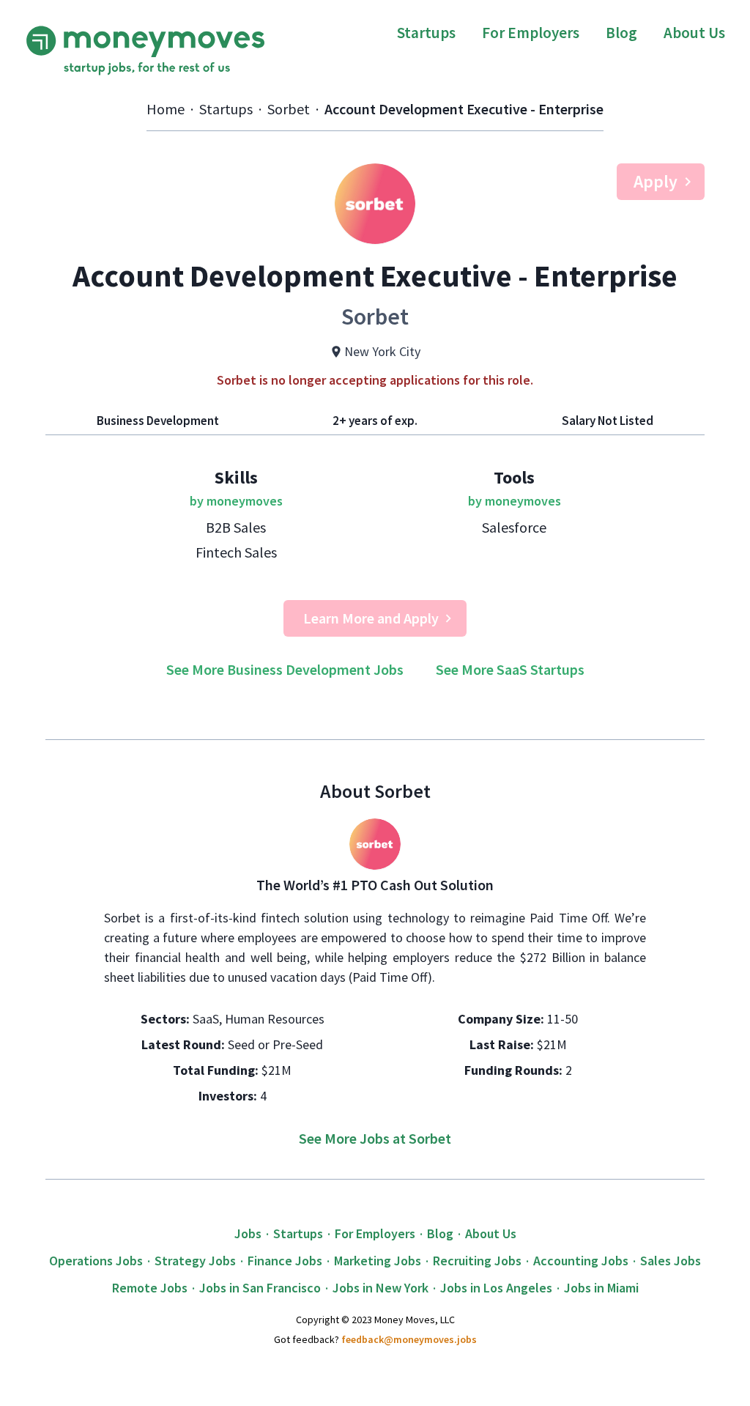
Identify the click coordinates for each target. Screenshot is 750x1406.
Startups (426, 32)
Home (165, 109)
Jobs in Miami (601, 1287)
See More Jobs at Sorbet (375, 1138)
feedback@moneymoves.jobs (409, 1339)
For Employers (530, 32)
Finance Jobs (285, 1260)
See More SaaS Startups (510, 669)
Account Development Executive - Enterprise (464, 109)
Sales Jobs (670, 1260)
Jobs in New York (380, 1287)
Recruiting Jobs (477, 1260)
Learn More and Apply (371, 618)
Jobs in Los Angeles (496, 1287)
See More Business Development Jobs (285, 669)
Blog (621, 32)
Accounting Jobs (580, 1260)
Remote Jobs (150, 1287)
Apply (655, 181)
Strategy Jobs (195, 1260)
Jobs (247, 1233)
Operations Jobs (96, 1260)
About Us (694, 32)
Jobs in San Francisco (260, 1287)
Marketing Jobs (377, 1260)
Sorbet (288, 109)
